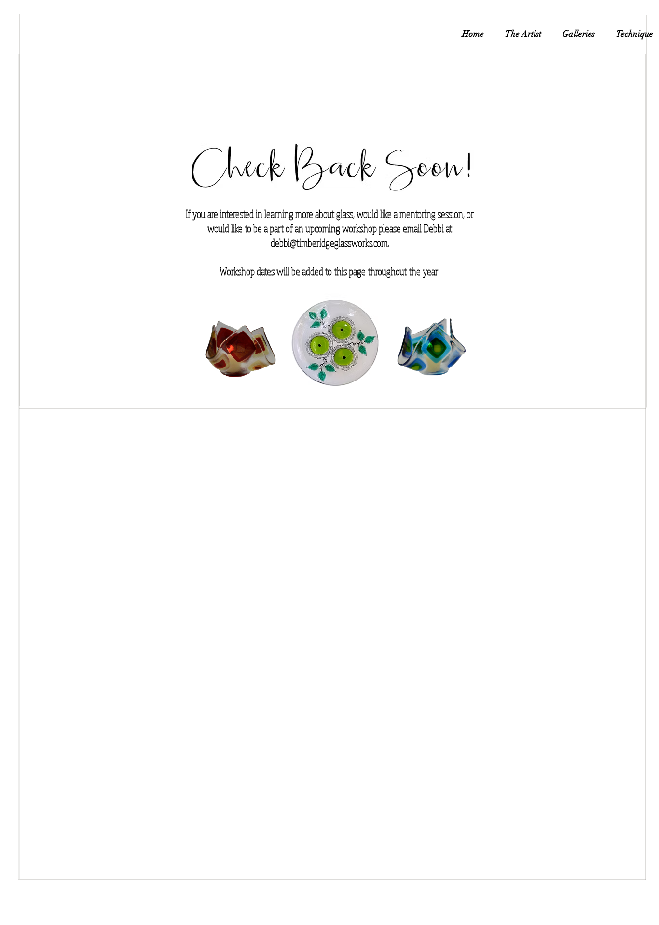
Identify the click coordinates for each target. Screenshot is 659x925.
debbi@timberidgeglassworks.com (329, 242)
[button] (578, 34)
